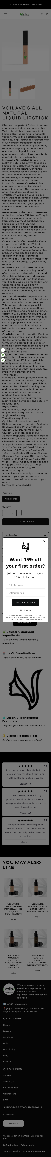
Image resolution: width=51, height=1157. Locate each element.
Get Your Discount (25, 602)
